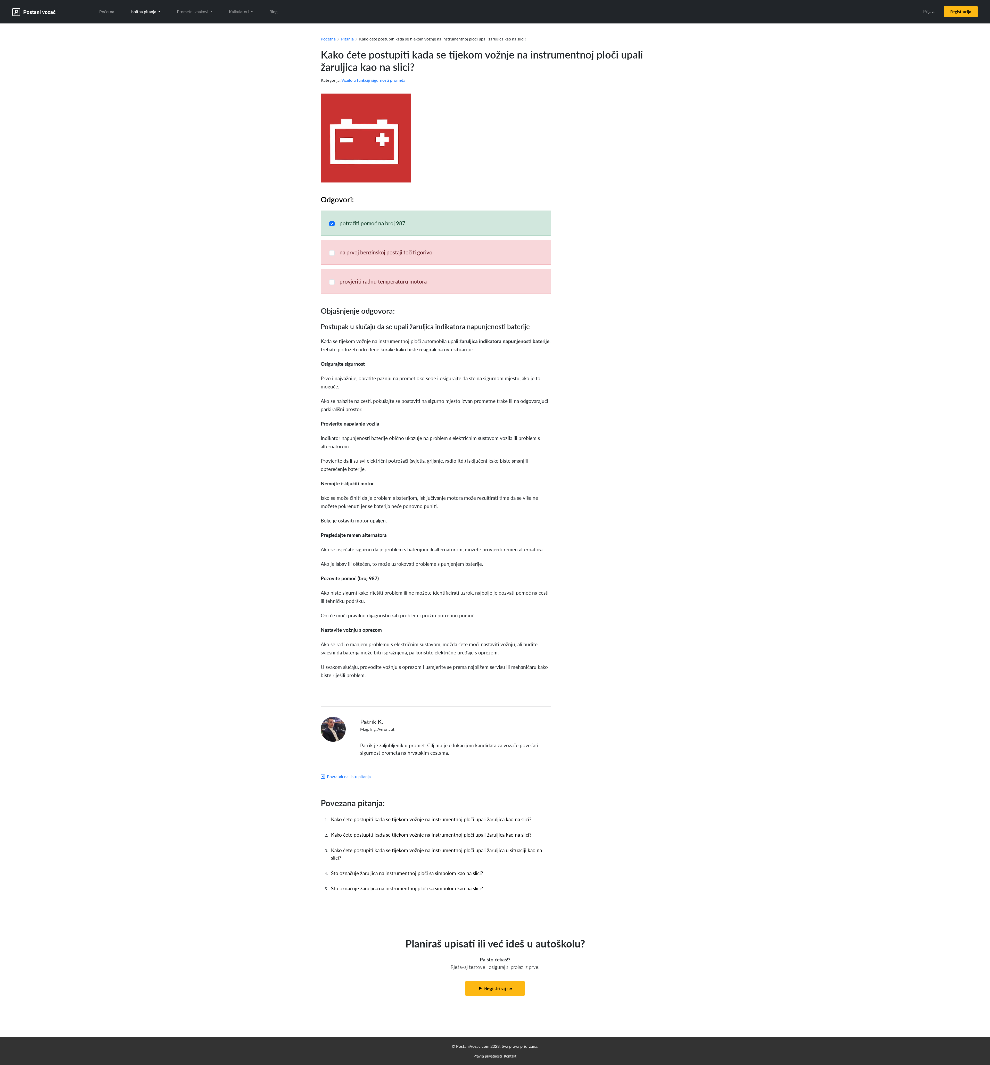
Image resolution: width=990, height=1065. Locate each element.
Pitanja (347, 39)
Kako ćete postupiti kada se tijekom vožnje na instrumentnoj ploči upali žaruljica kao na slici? (431, 819)
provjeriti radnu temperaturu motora (383, 281)
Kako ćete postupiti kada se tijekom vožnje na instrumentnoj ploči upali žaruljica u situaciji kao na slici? (436, 854)
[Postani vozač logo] (34, 11)
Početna (106, 11)
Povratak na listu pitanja (349, 776)
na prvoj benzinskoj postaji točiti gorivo (386, 252)
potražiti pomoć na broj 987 (372, 223)
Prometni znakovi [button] (193, 11)
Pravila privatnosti (488, 1056)
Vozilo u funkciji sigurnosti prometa (373, 80)
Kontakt (510, 1056)
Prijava (929, 11)
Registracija (960, 11)
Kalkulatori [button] (239, 11)
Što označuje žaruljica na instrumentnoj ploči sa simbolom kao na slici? (407, 873)
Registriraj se (497, 988)
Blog (273, 11)
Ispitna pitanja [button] (144, 11)
